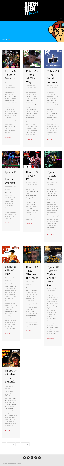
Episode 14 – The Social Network (53, 76)
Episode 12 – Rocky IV (32, 175)
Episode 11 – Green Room (53, 175)
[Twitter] (28, 457)
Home (4, 39)
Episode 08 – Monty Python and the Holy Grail (53, 276)
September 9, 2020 (10, 277)
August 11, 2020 (51, 288)
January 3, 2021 (9, 85)
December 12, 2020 (52, 85)
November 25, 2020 (10, 186)
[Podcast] (39, 457)
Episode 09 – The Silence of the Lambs (32, 272)
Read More (8, 137)
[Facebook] (24, 457)
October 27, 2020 (52, 182)
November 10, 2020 (31, 182)
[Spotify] (35, 457)
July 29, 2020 (8, 385)
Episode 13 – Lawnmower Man (10, 177)
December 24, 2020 (31, 85)
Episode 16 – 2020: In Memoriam (10, 76)
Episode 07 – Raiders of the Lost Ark (11, 376)
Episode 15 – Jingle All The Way (32, 76)
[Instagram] (32, 457)
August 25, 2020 (30, 281)
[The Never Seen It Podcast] (31, 8)
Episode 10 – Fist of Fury (10, 270)
